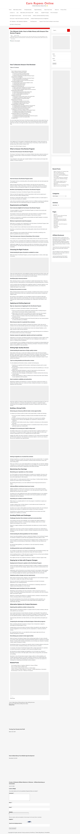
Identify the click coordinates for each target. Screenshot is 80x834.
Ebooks (36, 12)
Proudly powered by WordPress (28, 832)
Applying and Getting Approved (18, 86)
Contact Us (12, 12)
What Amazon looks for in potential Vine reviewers (22, 88)
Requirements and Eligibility (17, 76)
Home (10, 9)
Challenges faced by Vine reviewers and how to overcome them (24, 105)
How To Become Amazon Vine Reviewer (19, 71)
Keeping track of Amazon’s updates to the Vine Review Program (24, 110)
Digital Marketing (37, 9)
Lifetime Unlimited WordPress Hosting (41, 15)
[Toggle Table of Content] (11, 69)
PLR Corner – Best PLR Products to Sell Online (19, 18)
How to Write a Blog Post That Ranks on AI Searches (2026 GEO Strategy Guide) (61, 178)
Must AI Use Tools (48, 9)
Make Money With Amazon (33, 36)
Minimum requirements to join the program (21, 79)
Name (10, 802)
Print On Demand (54, 12)
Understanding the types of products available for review (23, 82)
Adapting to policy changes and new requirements (22, 111)
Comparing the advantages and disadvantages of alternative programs (26, 115)
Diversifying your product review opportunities (22, 116)
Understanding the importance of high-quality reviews (23, 91)
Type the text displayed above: (15, 823)
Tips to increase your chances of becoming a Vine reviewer (24, 80)
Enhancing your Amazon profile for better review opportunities (24, 96)
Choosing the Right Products (17, 81)
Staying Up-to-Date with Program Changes (20, 108)
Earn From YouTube (27, 15)
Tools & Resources (28, 37)
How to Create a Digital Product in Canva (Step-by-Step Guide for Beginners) (60, 182)
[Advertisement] (29, 133)
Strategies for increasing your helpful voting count (22, 97)
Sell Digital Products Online (15, 15)
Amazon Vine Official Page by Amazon (18, 146)
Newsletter (56, 222)
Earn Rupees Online (40, 3)
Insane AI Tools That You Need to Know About (49, 21)
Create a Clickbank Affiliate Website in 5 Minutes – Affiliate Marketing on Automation (28, 669)
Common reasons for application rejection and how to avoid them (25, 89)
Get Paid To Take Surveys (15, 24)
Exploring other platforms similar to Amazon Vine (22, 114)
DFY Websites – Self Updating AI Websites (18, 21)
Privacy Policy (63, 9)
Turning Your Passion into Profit (17, 729)
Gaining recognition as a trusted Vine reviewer (21, 98)
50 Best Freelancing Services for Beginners (39, 18)
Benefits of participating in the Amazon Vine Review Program (24, 75)
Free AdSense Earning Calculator (60, 219)
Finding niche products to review (19, 84)
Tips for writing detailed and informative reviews (22, 92)
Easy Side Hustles (19, 36)
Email (10, 807)
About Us (57, 9)
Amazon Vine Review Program (18, 154)
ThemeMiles (47, 832)
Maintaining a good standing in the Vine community (22, 112)
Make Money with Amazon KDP (26, 12)
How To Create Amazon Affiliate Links (19, 666)
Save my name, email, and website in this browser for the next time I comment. (25, 817)
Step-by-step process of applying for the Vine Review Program (24, 87)
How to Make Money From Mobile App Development (21, 755)
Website (11, 812)
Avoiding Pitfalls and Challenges (18, 104)
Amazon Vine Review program (27, 120)
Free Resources (33, 21)
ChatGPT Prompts (45, 12)
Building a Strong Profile (16, 95)
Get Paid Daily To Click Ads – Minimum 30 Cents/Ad (22, 670)
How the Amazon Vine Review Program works (21, 74)
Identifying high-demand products (19, 83)
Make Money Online (17, 9)
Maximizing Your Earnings (17, 99)
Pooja (11, 35)
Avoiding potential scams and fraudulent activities (22, 107)
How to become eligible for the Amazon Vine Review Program (24, 78)
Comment (11, 793)
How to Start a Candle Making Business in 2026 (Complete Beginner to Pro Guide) (61, 175)
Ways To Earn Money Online (36, 37)
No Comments (13, 38)
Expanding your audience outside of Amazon (21, 103)
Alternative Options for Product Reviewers (20, 113)
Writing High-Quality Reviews (17, 90)
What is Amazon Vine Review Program (19, 72)
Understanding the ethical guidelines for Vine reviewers (23, 106)
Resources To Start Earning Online (20, 37)
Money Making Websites (41, 36)
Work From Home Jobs (44, 37)
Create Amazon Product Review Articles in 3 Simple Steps (23, 667)
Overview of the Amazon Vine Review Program (21, 73)
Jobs (17, 12)
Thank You (56, 227)
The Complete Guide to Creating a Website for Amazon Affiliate (24, 665)
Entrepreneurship (27, 9)
